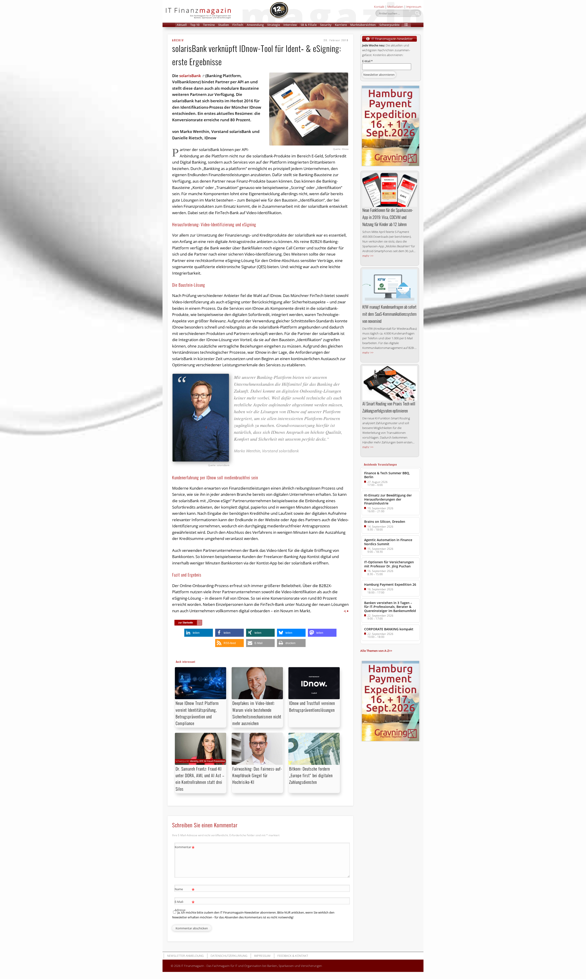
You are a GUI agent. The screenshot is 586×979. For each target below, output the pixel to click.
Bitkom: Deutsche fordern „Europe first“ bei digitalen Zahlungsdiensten (311, 775)
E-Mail (367, 61)
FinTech (237, 25)
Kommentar (185, 847)
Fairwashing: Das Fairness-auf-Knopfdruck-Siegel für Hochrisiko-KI (257, 775)
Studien (223, 25)
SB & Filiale (309, 25)
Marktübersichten (363, 25)
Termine (209, 25)
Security (325, 25)
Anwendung (255, 25)
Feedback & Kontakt (292, 956)
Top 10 (194, 25)
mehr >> (367, 256)
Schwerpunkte (389, 25)
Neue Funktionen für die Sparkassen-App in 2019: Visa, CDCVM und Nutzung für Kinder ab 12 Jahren (387, 217)
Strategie (273, 25)
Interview (290, 25)
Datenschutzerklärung (229, 956)
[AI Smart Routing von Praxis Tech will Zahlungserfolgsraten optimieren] (389, 383)
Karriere (341, 25)
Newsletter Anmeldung (185, 956)
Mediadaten (395, 7)
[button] (406, 25)
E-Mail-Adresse (185, 905)
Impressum (413, 7)
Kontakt (379, 7)
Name (185, 889)
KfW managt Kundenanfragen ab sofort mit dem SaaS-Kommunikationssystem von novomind (389, 314)
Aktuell (182, 25)
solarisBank (190, 75)
